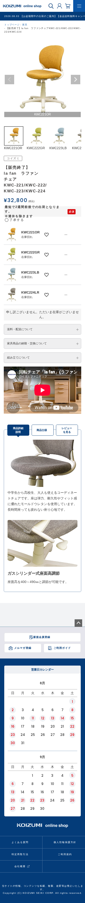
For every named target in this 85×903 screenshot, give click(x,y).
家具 (24, 24)
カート (67, 5)
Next (75, 79)
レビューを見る (67, 430)
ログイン (59, 5)
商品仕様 (42, 430)
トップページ (12, 24)
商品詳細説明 (18, 430)
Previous (9, 79)
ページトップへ (78, 623)
